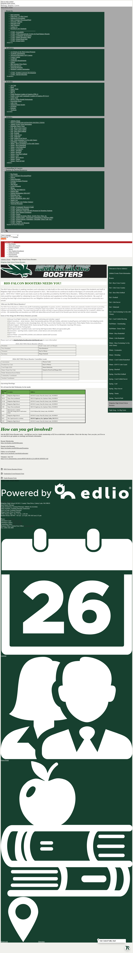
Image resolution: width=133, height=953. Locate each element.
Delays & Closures (14, 246)
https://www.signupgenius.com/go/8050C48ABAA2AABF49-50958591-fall (24, 458)
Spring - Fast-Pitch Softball (19, 154)
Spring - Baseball (16, 152)
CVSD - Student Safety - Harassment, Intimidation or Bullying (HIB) (32, 217)
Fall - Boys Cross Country (19, 128)
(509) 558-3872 (17, 524)
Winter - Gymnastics (17, 149)
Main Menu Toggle (7, 7)
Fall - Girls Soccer (16, 135)
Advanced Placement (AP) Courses (21, 55)
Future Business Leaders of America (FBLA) (24, 94)
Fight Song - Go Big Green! (19, 16)
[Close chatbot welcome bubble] (98, 940)
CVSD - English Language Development (23, 73)
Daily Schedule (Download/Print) (21, 20)
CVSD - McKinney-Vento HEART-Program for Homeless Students (31, 210)
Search (7, 231)
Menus (13, 188)
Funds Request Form (10, 478)
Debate (13, 91)
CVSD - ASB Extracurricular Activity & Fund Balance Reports (30, 34)
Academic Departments (18, 53)
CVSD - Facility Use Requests (20, 223)
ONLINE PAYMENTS (18, 190)
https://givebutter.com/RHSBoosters (12, 443)
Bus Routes (14, 174)
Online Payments (14, 253)
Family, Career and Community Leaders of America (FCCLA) (30, 96)
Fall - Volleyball (15, 136)
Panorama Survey (16, 66)
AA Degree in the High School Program (23, 52)
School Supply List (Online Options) (22, 202)
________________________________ (23, 30)
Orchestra (13, 106)
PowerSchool (13, 254)
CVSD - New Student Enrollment (21, 212)
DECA (13, 92)
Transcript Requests (17, 67)
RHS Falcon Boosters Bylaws (13, 469)
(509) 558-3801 (16, 521)
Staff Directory (15, 25)
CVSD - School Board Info (19, 39)
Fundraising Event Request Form (14, 473)
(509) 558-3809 (29, 526)
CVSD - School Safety (18, 41)
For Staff (3, 239)
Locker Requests (16, 186)
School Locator (13, 256)
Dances (13, 177)
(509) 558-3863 (17, 522)
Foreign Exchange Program (19, 181)
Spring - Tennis (15, 159)
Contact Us (14, 27)
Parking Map (14, 191)
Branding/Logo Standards (18, 28)
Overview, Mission (16, 21)
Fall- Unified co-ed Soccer (19, 138)
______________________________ (22, 205)
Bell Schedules (15, 15)
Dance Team (14, 89)
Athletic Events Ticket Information (21, 124)
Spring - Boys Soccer (17, 157)
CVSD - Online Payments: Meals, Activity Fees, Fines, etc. (29, 216)
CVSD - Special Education (19, 74)
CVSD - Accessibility (17, 32)
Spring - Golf (15, 156)
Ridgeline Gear (15, 195)
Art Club (13, 85)
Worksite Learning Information (20, 69)
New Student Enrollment (16, 251)
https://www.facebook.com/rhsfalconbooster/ (14, 453)
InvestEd (13, 183)
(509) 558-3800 (10, 519)
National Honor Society (18, 104)
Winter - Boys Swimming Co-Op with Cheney (25, 143)
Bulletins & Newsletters (18, 18)
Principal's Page (15, 23)
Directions (41, 941)
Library (13, 62)
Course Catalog (15, 57)
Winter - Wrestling (16, 150)
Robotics (13, 108)
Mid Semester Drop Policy (19, 64)
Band (12, 87)
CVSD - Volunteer (16, 221)
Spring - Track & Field (17, 161)
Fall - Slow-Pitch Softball (18, 131)
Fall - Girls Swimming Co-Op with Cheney (24, 140)
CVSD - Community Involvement (21, 35)
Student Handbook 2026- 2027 (20, 198)
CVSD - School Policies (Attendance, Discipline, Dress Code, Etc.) (31, 219)
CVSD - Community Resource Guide (22, 207)
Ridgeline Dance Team (18, 126)
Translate (15, 237)
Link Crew (14, 103)
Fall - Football (15, 133)
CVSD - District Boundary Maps (21, 37)
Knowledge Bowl (16, 101)
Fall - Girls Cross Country (18, 129)
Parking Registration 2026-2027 (20, 193)
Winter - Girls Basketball (18, 147)
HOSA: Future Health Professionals (22, 99)
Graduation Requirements (18, 60)
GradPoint (14, 59)
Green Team (14, 97)
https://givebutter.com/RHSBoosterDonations (15, 448)
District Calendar (14, 247)
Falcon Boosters (15, 179)
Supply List (14, 200)
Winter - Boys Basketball (18, 145)
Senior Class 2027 (16, 196)
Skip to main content (7, 1)
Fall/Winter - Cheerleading (19, 142)
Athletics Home (15, 121)
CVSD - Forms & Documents (20, 209)
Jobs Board (14, 184)
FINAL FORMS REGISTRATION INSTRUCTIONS (27, 122)
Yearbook (13, 110)
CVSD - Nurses (15, 214)
